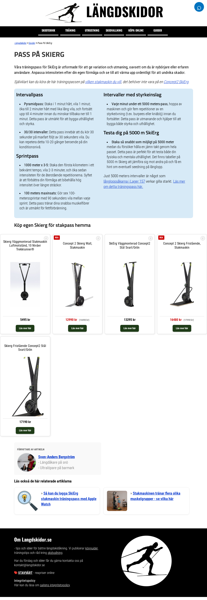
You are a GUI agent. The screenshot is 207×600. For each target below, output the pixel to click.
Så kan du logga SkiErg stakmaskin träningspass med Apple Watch (68, 499)
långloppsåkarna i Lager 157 (124, 181)
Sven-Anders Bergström (56, 457)
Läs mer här (25, 328)
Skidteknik (48, 30)
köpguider (91, 548)
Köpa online (136, 30)
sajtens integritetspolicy (55, 585)
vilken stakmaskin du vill (103, 82)
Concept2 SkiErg (176, 82)
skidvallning (55, 553)
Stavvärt (25, 573)
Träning (70, 30)
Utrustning (92, 30)
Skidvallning (114, 30)
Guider (157, 30)
